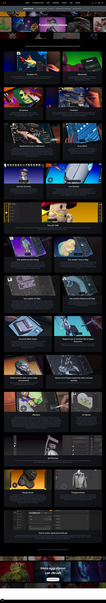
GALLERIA (51, 8)
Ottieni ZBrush (53, 579)
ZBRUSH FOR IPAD (28, 9)
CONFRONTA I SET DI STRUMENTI (63, 8)
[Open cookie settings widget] (2, 600)
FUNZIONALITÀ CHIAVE (41, 8)
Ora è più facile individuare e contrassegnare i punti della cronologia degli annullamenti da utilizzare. (23, 383)
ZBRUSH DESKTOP (77, 8)
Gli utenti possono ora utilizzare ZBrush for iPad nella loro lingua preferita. (73, 383)
